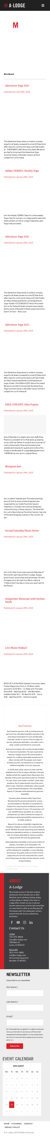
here (12, 1040)
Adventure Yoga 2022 (17, 324)
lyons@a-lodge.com (18, 939)
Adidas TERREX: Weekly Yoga (22, 170)
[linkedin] (31, 922)
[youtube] (18, 922)
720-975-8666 (16, 937)
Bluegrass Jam (13, 466)
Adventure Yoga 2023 (17, 85)
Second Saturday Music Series (22, 530)
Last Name (12, 1002)
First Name (12, 987)
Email (9, 1016)
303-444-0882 (16, 952)
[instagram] (24, 922)
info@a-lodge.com (17, 955)
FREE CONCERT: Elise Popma (21, 404)
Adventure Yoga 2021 (17, 236)
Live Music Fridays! (16, 647)
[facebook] (11, 922)
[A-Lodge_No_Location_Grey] (14, 4)
